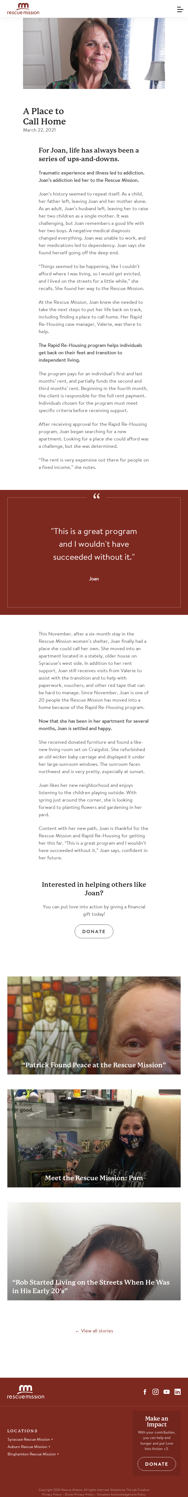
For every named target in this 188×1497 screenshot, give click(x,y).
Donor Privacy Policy (79, 1494)
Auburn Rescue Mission (28, 1447)
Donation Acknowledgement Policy (121, 1494)
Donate (94, 932)
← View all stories (94, 1331)
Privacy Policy (52, 1494)
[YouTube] (167, 1392)
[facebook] (145, 1392)
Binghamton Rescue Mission (32, 1454)
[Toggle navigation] (180, 8)
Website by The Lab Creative (129, 1490)
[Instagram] (156, 1392)
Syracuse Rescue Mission (29, 1440)
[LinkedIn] (178, 1392)
